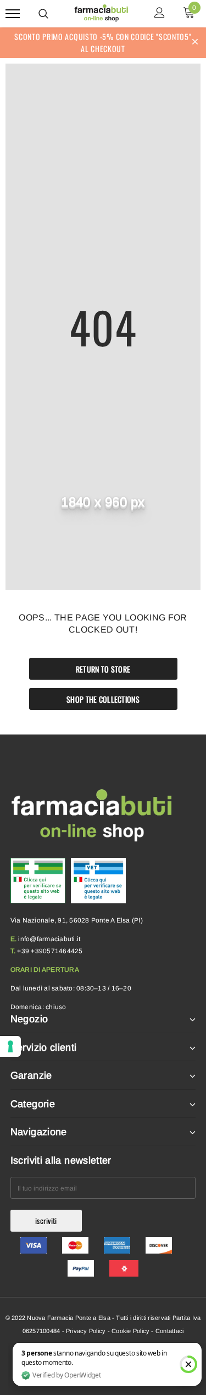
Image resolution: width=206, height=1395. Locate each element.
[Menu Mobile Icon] (12, 14)
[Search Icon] (43, 14)
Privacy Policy (85, 1331)
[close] (195, 42)
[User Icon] (159, 14)
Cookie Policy (130, 1331)
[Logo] (101, 12)
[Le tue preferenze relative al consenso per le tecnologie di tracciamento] (10, 1046)
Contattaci (169, 1331)
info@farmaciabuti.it (49, 939)
